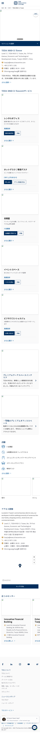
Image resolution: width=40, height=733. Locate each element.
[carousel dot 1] (18, 39)
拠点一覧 (4, 8)
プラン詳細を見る (19, 182)
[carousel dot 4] (22, 39)
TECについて (6, 673)
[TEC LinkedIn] (11, 664)
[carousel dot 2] (19, 39)
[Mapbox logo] (6, 580)
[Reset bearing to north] (34, 562)
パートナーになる (7, 680)
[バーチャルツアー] (35, 14)
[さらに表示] (3, 3)
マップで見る (20, 586)
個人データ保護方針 (8, 723)
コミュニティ (6, 692)
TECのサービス (7, 710)
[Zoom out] (34, 559)
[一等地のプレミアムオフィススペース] (20, 426)
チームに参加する (7, 676)
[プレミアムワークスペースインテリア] (20, 380)
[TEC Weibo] (37, 664)
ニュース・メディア (8, 703)
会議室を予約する (10, 233)
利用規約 (20, 723)
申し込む (8, 182)
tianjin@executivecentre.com (15, 62)
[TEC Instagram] (20, 664)
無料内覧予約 (9, 133)
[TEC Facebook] (3, 664)
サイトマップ (9, 726)
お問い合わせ (9, 333)
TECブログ (5, 700)
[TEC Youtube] (28, 664)
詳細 (18, 133)
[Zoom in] (34, 557)
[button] (20, 566)
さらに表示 (5, 82)
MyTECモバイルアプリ (9, 683)
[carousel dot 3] (20, 39)
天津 (9, 8)
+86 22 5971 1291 (10, 65)
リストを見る (9, 282)
